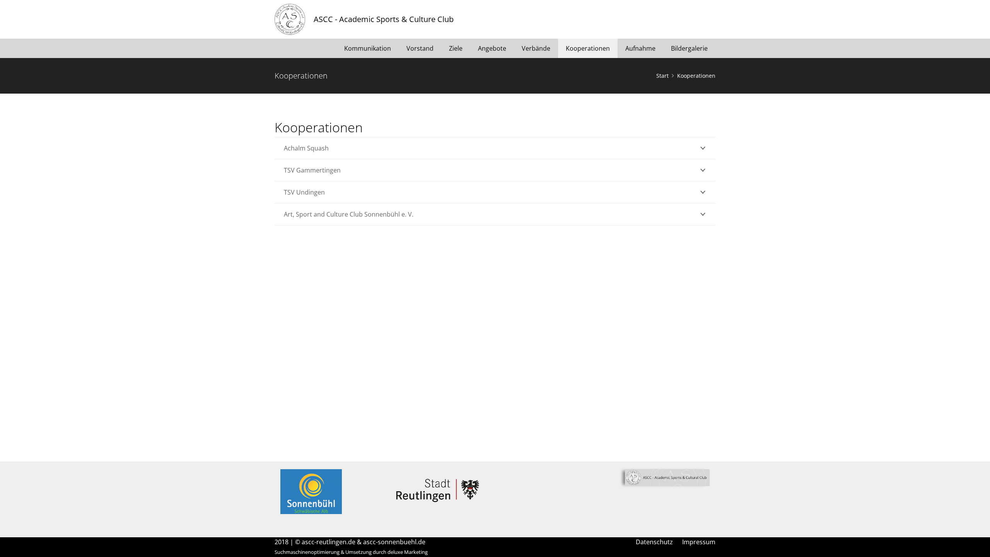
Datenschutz (654, 542)
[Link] (290, 19)
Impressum (698, 542)
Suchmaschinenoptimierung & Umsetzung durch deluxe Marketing (351, 551)
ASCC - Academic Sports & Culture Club (384, 19)
